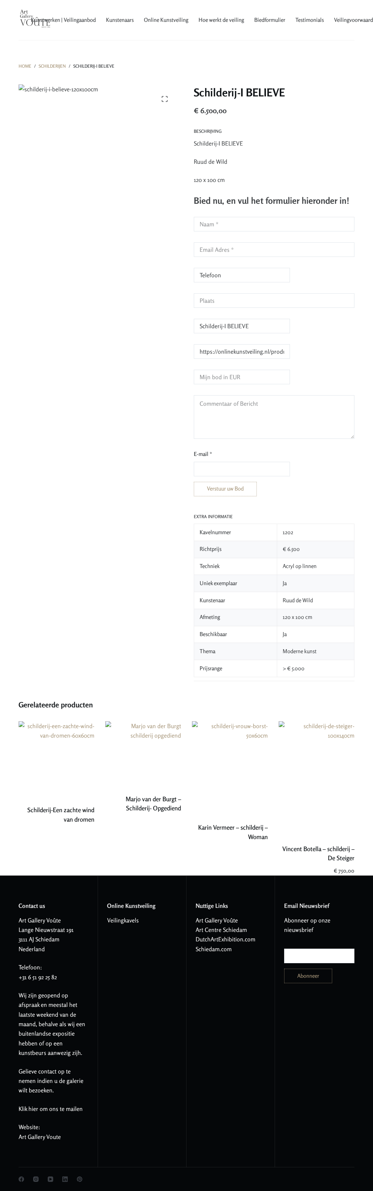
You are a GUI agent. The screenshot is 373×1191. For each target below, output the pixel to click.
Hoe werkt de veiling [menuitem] (221, 19)
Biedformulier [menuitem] (269, 19)
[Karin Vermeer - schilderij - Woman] (230, 767)
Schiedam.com (214, 949)
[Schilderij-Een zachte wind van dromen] (56, 759)
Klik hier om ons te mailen (51, 1108)
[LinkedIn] (65, 1179)
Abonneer (308, 975)
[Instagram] (36, 1179)
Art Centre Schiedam (221, 929)
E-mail (203, 453)
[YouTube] (50, 1179)
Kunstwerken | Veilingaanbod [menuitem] (63, 19)
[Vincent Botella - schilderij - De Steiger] (316, 778)
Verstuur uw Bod (225, 488)
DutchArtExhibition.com (225, 939)
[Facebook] (21, 1179)
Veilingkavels (123, 920)
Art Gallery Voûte (40, 920)
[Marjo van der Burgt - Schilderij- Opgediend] (143, 753)
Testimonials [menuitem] (309, 19)
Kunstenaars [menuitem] (120, 19)
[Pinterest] (79, 1179)
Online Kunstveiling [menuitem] (166, 19)
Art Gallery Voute (40, 1136)
